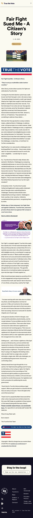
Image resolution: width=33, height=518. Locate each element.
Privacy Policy (26, 497)
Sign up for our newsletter (15, 472)
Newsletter (16, 44)
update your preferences (18, 443)
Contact (15, 502)
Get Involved (27, 490)
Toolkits (15, 492)
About (14, 489)
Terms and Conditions (28, 502)
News (13, 495)
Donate (26, 493)
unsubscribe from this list (8, 446)
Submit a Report (15, 498)
